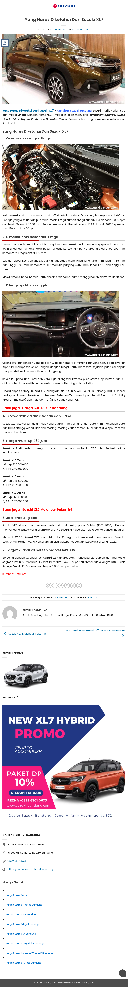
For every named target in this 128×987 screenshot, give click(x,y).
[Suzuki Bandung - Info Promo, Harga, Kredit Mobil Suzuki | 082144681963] (64, 6)
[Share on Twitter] (61, 585)
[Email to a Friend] (67, 585)
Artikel (59, 597)
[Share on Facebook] (55, 585)
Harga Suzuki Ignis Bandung (21, 914)
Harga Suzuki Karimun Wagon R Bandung (29, 953)
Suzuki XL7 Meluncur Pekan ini (27, 634)
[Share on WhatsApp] (49, 585)
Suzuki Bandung (81, 29)
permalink (92, 597)
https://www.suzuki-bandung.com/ (31, 869)
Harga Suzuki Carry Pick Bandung (25, 943)
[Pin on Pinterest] (73, 585)
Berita (67, 597)
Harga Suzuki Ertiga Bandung (22, 924)
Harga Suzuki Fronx (16, 895)
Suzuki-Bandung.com (45, 982)
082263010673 (17, 861)
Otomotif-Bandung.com (81, 982)
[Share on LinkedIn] (79, 585)
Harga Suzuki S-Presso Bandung (24, 904)
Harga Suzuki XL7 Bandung (45, 408)
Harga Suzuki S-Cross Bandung (23, 962)
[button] (124, 6)
